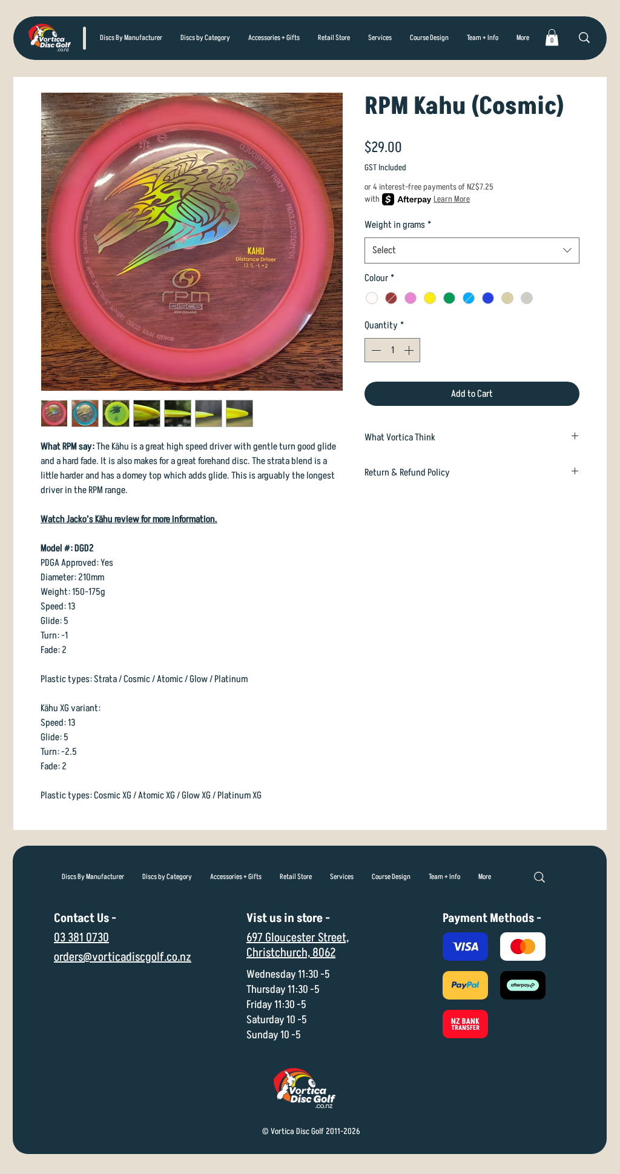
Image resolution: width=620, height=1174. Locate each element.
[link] (552, 37)
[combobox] (471, 250)
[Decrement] (374, 350)
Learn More (452, 199)
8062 (323, 952)
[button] (205, 38)
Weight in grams (397, 224)
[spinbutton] (392, 350)
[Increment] (409, 350)
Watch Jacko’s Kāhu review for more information (128, 519)
